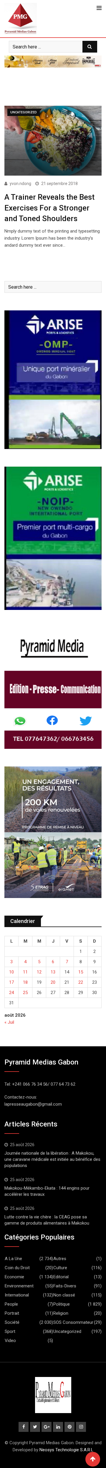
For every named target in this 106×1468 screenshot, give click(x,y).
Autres (59, 1258)
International (17, 1295)
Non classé (64, 1295)
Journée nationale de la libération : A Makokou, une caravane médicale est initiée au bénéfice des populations (52, 1159)
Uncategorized (67, 1331)
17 (11, 982)
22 (80, 982)
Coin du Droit (17, 1267)
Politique (61, 1304)
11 (25, 972)
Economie (14, 1276)
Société (12, 1322)
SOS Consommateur (73, 1322)
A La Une (13, 1258)
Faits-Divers (64, 1286)
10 (11, 972)
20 (53, 982)
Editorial (61, 1276)
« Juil (9, 1022)
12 (39, 972)
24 (11, 992)
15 (80, 972)
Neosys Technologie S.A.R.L (66, 1449)
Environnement (19, 1286)
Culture (60, 1267)
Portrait (12, 1313)
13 (53, 972)
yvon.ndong (20, 183)
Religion (60, 1313)
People (11, 1304)
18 (25, 982)
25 (25, 992)
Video (10, 1340)
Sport (10, 1331)
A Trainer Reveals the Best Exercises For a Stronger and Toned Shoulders (49, 208)
